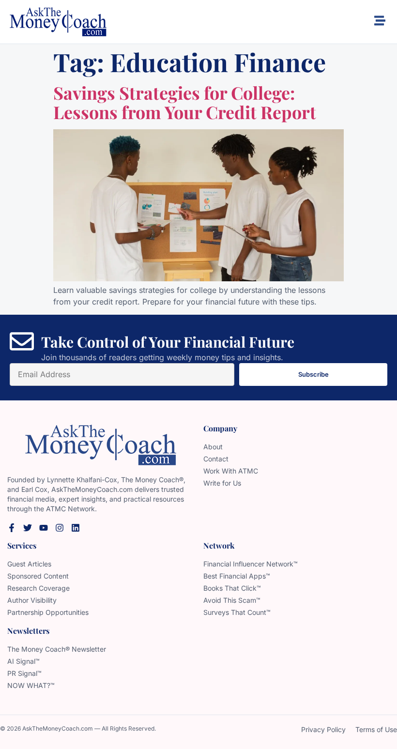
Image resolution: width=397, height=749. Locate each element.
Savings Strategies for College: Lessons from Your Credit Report (184, 102)
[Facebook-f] (11, 527)
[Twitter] (27, 527)
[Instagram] (59, 527)
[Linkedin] (75, 527)
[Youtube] (43, 527)
